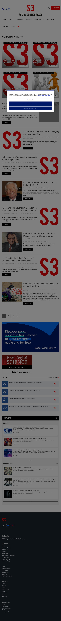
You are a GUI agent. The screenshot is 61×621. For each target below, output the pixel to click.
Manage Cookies (30, 99)
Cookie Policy (47, 95)
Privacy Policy (41, 95)
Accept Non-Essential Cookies (30, 103)
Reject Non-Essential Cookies (30, 108)
